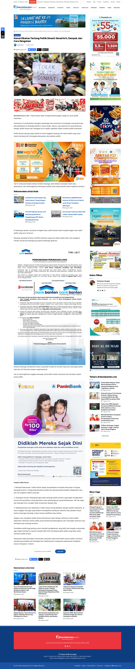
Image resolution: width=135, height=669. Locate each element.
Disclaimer (106, 2)
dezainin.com (117, 665)
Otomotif (60, 7)
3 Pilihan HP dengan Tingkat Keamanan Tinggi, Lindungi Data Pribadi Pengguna (110, 427)
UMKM (109, 7)
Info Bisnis (42, 7)
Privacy (99, 2)
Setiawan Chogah (103, 281)
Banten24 (117, 7)
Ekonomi (22, 31)
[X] (3, 33)
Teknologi (85, 7)
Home (17, 31)
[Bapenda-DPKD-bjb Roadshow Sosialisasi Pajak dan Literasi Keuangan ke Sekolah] (74, 605)
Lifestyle (76, 7)
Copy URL (60, 551)
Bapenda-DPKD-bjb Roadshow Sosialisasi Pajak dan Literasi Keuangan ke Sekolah (73, 614)
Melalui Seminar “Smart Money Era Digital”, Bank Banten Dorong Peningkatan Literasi (25, 614)
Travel (68, 7)
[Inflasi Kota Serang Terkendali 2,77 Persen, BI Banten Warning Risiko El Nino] (74, 579)
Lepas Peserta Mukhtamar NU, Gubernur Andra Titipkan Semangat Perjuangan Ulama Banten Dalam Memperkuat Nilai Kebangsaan (49, 590)
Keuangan (51, 7)
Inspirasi (94, 7)
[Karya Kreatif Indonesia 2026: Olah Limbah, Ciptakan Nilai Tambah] (56, 213)
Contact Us (100, 665)
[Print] (3, 36)
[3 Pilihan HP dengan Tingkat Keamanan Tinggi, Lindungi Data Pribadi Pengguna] (95, 428)
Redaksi (89, 2)
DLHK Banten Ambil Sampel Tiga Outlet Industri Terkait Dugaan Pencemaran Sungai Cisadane (63, 2)
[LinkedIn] (100, 290)
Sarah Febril (20, 45)
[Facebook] (98, 290)
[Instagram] (105, 290)
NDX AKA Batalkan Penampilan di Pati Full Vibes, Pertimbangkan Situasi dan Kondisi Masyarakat (97, 536)
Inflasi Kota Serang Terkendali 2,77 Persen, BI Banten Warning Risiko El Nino (73, 588)
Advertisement (91, 665)
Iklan (94, 2)
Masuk (118, 2)
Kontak (113, 2)
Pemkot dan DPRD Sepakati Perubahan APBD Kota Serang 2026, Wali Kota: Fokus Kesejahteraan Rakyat (113, 511)
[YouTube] (102, 290)
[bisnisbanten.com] (25, 7)
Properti (102, 7)
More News (105, 436)
